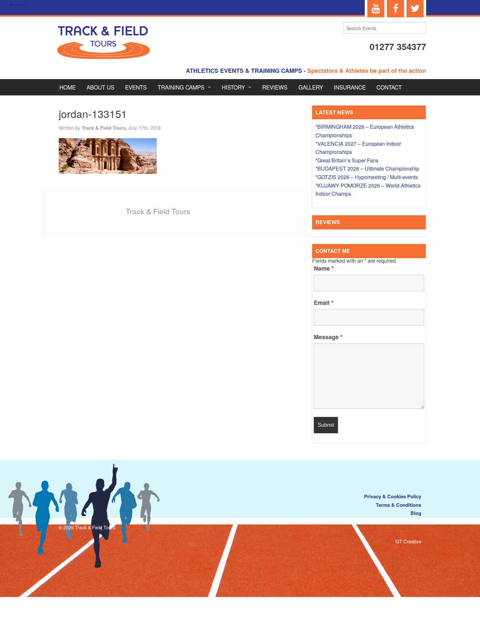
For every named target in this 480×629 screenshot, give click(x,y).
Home (67, 87)
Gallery (310, 87)
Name (324, 268)
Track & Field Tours (158, 211)
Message (328, 337)
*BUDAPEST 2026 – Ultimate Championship (367, 168)
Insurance (350, 87)
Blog (415, 513)
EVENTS (136, 87)
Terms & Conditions (398, 504)
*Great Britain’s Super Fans (346, 160)
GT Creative (408, 541)
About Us (100, 87)
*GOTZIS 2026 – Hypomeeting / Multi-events (366, 177)
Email (323, 302)
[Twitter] (415, 8)
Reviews (274, 87)
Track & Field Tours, (105, 127)
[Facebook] (395, 8)
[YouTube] (375, 8)
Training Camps (181, 87)
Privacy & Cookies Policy (392, 496)
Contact (389, 87)
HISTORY (233, 87)
